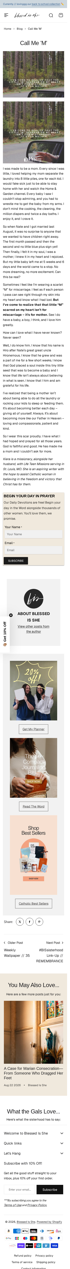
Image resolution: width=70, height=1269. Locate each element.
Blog (20, 28)
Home (7, 28)
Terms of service (22, 1259)
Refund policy (23, 1252)
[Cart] (61, 15)
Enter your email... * (20, 1186)
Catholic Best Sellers (33, 904)
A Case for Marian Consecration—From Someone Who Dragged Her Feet (33, 1070)
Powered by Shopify (49, 1219)
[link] (20, 922)
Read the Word (34, 806)
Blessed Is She (26, 1219)
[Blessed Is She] (27, 15)
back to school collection (46, 4)
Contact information (33, 1265)
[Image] (33, 691)
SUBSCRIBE (16, 561)
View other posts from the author (33, 629)
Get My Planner (34, 729)
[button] (5, 634)
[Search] (50, 15)
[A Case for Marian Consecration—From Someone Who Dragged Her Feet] (33, 1031)
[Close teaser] (11, 615)
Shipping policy (45, 1259)
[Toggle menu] (6, 15)
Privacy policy (44, 1252)
